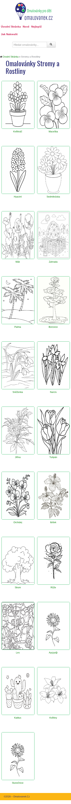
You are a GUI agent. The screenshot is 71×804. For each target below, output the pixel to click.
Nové (26, 26)
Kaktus (17, 717)
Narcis (53, 392)
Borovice (53, 327)
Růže (53, 587)
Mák (18, 262)
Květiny (53, 717)
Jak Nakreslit (9, 34)
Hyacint (18, 196)
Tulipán (53, 457)
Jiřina (18, 457)
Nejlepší (36, 26)
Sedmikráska (53, 196)
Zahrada (53, 262)
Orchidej (17, 522)
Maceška (53, 131)
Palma (17, 327)
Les (18, 652)
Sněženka (17, 392)
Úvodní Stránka (11, 26)
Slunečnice (17, 783)
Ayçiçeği (53, 652)
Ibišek (53, 522)
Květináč (17, 131)
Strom (18, 587)
